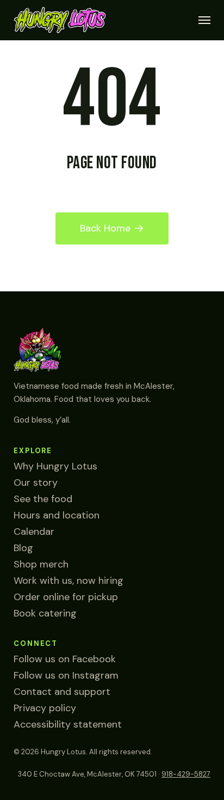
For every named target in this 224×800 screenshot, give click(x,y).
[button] (204, 20)
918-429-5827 (185, 774)
